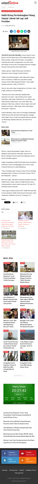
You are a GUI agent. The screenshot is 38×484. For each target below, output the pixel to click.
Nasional (19, 11)
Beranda (4, 470)
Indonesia (12, 11)
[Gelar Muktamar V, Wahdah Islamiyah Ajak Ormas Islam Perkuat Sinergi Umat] (10, 290)
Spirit (22, 263)
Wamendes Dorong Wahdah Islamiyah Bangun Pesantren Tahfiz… (22, 140)
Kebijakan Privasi (31, 470)
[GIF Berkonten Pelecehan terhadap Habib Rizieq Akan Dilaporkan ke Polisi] (8, 215)
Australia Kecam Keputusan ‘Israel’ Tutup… (22, 131)
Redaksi (21, 470)
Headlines (5, 11)
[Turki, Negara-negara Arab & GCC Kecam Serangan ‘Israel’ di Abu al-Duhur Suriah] (27, 335)
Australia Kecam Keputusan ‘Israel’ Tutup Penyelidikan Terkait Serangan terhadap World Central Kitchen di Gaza (17, 415)
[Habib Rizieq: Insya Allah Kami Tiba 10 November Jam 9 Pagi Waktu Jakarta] (8, 235)
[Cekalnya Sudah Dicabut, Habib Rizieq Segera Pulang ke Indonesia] (25, 215)
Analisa (23, 309)
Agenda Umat (8, 286)
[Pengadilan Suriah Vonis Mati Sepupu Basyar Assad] (27, 356)
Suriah (6, 330)
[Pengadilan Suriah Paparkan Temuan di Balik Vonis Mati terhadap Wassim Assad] (10, 356)
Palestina (7, 263)
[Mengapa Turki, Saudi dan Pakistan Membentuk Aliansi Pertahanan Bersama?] (27, 314)
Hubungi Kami (19, 473)
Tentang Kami (13, 470)
